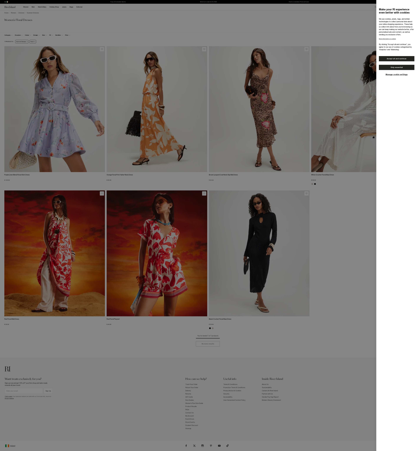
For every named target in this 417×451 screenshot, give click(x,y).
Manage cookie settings (397, 74)
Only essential (397, 67)
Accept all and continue (396, 59)
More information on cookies (387, 39)
